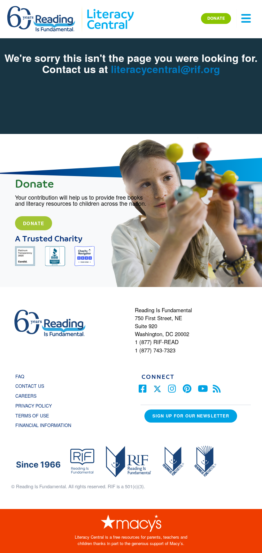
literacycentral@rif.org (165, 69)
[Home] (45, 9)
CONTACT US (31, 386)
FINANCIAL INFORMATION (43, 425)
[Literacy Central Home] (110, 9)
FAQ (19, 376)
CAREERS (25, 396)
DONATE (216, 18)
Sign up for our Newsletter (190, 416)
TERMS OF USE (35, 415)
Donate (33, 223)
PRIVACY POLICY (33, 405)
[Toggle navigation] (246, 18)
